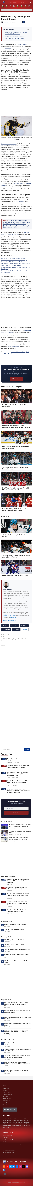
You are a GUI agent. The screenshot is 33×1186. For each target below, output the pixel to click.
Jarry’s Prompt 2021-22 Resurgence (15, 36)
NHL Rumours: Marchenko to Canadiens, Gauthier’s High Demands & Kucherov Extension (16, 1031)
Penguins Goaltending (17, 634)
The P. (8, 769)
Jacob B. (9, 777)
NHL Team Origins (7, 1142)
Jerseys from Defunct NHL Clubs (10, 1148)
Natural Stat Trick (9, 353)
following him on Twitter (9, 615)
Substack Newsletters (7, 1094)
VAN (5, 879)
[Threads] (23, 1166)
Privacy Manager (9, 1109)
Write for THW (6, 1088)
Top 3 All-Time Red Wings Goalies (14, 944)
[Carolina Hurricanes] (18, 7)
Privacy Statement (7, 1098)
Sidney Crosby (20, 201)
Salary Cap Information (8, 1135)
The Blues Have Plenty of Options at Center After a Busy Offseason (16, 556)
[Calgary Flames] (14, 7)
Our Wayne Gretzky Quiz (8, 1152)
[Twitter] (10, 1166)
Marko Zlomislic (7, 589)
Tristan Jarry (8, 48)
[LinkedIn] (4, 1170)
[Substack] (4, 1166)
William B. (9, 762)
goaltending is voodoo (13, 346)
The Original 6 (6, 1146)
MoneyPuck (25, 352)
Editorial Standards (7, 1092)
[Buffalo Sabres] (11, 7)
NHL (5, 772)
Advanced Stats (7, 634)
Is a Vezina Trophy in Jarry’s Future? (15, 38)
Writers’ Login (6, 1104)
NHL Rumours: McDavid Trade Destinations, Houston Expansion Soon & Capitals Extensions (18, 790)
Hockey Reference (16, 352)
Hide (28, 29)
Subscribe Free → (16, 379)
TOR (5, 765)
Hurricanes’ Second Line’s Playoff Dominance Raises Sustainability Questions (16, 223)
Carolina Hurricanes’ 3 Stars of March (15, 924)
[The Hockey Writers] (4, 2)
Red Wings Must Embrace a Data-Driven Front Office (15, 405)
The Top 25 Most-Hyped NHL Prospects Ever (17, 949)
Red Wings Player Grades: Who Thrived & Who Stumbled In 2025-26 (15, 489)
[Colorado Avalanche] (26, 7)
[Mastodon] (27, 1166)
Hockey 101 (5, 1137)
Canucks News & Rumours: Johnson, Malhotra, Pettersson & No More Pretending (18, 881)
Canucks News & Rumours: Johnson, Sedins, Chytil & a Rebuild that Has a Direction (18, 903)
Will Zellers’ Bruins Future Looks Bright (15, 575)
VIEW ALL (16, 917)
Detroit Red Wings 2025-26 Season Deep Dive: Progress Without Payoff (15, 509)
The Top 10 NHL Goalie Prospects (14, 929)
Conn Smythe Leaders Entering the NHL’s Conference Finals (15, 447)
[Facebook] (17, 1166)
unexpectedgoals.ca (8, 614)
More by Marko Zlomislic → (10, 620)
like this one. (13, 617)
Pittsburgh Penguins (22, 44)
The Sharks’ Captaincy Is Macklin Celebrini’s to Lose (16, 535)
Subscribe (16, 812)
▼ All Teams (16, 10)
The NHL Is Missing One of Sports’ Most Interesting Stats (15, 468)
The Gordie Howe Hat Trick (9, 1150)
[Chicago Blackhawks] (22, 7)
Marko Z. (6, 22)
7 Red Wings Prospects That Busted (14, 939)
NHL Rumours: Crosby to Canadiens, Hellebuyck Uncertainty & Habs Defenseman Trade (18, 774)
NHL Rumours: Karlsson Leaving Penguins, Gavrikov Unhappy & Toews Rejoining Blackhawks (17, 1004)
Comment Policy (6, 1100)
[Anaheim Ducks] (3, 7)
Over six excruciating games (8, 144)
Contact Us (5, 1102)
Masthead (5, 1090)
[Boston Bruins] (7, 7)
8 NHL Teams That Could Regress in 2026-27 (13, 258)
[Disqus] (16, 673)
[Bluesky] (13, 1166)
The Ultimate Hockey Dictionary (10, 1139)
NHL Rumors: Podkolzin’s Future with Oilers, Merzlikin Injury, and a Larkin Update (18, 895)
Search (27, 749)
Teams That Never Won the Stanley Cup (12, 1144)
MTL (5, 759)
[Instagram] (20, 1166)
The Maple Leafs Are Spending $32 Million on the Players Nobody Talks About (17, 782)
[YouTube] (7, 1166)
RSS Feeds (5, 1096)
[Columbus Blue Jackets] (30, 7)
